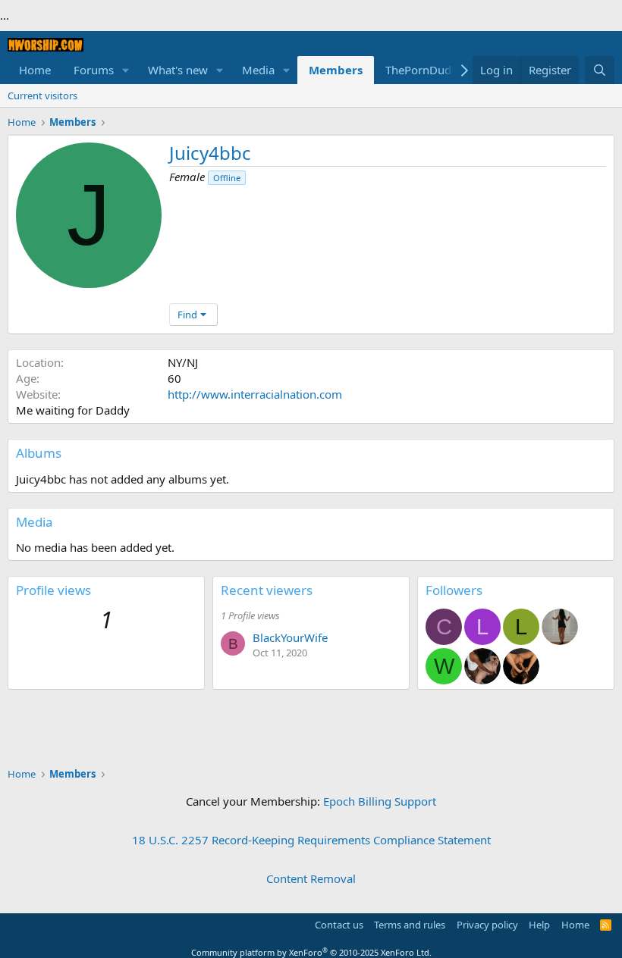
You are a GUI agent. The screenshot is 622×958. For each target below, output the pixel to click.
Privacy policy (487, 924)
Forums (94, 69)
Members (336, 69)
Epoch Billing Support (379, 801)
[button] (126, 70)
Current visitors (42, 95)
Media (258, 69)
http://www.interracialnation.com (255, 394)
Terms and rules (409, 924)
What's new (178, 69)
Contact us (339, 924)
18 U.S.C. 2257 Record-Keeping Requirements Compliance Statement (311, 839)
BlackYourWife (290, 637)
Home (35, 69)
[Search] (599, 70)
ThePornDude (421, 69)
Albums (38, 453)
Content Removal (311, 878)
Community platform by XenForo (311, 952)
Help (539, 924)
